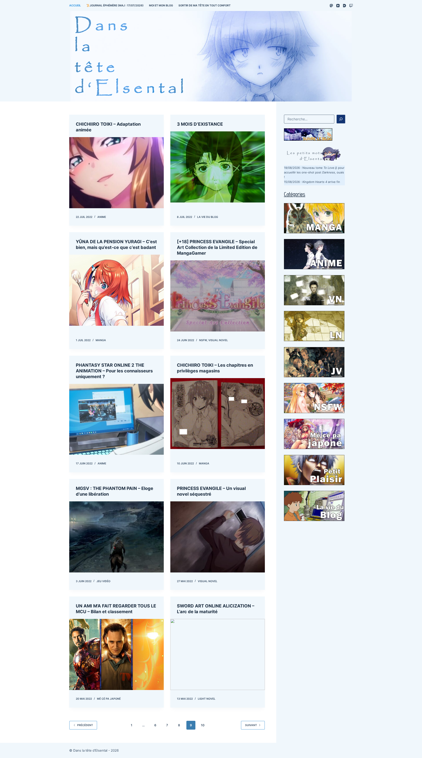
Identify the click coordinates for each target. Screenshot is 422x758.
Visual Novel (218, 340)
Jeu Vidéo (103, 581)
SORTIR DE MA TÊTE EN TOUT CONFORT (204, 5)
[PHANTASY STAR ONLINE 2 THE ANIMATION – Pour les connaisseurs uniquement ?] (116, 419)
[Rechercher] (341, 119)
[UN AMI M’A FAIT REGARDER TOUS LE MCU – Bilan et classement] (116, 654)
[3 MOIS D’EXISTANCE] (217, 166)
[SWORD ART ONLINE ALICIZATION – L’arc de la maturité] (217, 654)
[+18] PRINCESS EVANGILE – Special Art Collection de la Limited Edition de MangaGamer (217, 247)
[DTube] (344, 5)
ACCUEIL (75, 5)
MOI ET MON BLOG (161, 5)
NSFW (203, 340)
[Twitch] (351, 5)
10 (202, 725)
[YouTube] (338, 5)
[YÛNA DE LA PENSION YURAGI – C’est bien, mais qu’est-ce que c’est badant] (116, 290)
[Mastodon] (331, 5)
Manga (101, 340)
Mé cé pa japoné (109, 698)
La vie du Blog (207, 217)
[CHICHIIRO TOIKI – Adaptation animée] (116, 172)
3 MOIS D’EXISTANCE (200, 124)
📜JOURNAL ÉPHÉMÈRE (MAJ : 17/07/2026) (115, 5)
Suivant (251, 725)
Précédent (85, 725)
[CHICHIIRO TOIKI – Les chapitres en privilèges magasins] (217, 413)
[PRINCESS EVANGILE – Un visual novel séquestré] (217, 536)
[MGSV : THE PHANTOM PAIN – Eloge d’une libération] (116, 536)
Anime (101, 217)
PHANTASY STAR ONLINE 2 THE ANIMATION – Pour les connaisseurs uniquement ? (114, 370)
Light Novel (206, 698)
